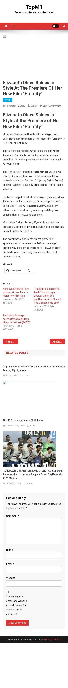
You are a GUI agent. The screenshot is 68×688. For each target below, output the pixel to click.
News (7, 100)
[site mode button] (55, 26)
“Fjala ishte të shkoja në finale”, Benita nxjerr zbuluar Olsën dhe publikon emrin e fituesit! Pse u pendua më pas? (47, 295)
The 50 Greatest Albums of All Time (23, 420)
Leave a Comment (52, 105)
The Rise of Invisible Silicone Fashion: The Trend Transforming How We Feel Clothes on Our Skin (13, 341)
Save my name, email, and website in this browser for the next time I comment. (16, 605)
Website (10, 578)
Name (10, 549)
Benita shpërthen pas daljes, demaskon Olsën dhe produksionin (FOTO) (16, 319)
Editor (34, 105)
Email (10, 564)
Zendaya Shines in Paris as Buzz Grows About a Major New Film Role (16, 292)
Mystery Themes (51, 639)
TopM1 (34, 7)
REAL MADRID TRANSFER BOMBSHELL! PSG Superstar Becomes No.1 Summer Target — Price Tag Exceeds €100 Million (33, 474)
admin (30, 483)
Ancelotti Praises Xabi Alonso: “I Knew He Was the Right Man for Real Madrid (58, 341)
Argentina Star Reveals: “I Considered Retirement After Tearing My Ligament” (34, 368)
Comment (12, 516)
